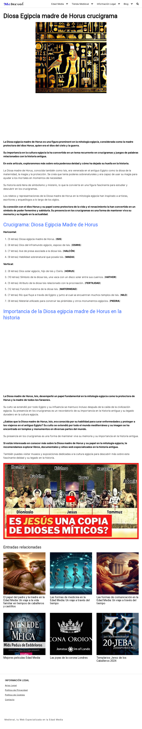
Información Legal (106, 3)
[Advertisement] (71, 117)
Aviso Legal (11, 685)
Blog (126, 3)
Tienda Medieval (80, 3)
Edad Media (57, 3)
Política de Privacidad (16, 690)
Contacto (9, 699)
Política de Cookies (15, 695)
